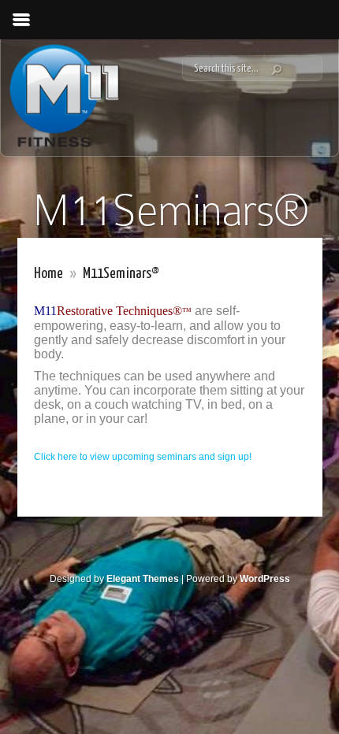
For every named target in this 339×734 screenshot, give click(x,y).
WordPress (265, 578)
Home (48, 273)
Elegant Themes (142, 578)
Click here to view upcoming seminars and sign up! (142, 456)
